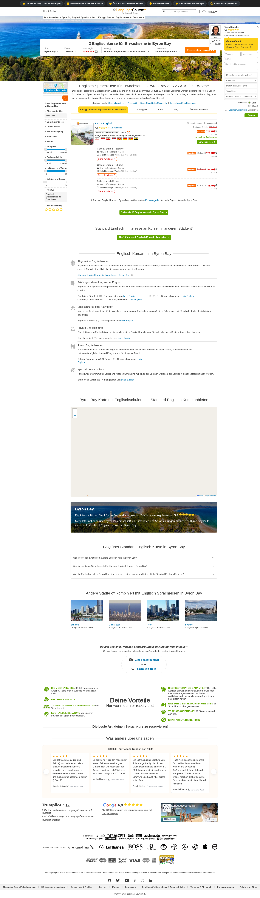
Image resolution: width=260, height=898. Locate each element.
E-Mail (254, 103)
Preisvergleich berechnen (200, 50)
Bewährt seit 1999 (161, 4)
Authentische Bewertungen (191, 4)
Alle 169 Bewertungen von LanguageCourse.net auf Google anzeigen (127, 812)
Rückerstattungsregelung (53, 887)
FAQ (176, 109)
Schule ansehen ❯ (207, 142)
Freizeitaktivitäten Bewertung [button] (182, 103)
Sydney (189, 624)
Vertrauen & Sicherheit (200, 887)
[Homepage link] (45, 17)
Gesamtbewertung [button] (116, 103)
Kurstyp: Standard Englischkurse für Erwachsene (103, 109)
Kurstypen (142, 109)
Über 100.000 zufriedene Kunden (128, 4)
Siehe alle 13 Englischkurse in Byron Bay (142, 212)
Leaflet (201, 495)
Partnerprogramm (225, 887)
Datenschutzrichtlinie (238, 110)
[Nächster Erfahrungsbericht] (214, 772)
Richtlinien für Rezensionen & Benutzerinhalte (163, 887)
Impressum (130, 887)
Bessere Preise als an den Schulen (86, 4)
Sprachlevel (231, 91)
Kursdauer (230, 80)
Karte (160, 109)
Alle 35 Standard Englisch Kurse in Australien (142, 237)
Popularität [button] (132, 103)
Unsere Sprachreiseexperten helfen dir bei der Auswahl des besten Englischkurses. (144, 651)
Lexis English (129, 296)
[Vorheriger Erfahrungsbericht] (46, 772)
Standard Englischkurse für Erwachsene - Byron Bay (103, 275)
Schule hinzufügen (248, 887)
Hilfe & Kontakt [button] (49, 11)
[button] (241, 75)
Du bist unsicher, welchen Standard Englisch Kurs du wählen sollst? (144, 646)
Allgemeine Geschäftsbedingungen (19, 887)
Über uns (102, 887)
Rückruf (255, 106)
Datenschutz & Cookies (81, 887)
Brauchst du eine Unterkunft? (239, 96)
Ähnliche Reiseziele (199, 109)
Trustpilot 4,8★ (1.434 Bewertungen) (43, 4)
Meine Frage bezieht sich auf (239, 75)
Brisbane (75, 624)
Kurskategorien (152, 200)
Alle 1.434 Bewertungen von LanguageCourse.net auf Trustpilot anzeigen (68, 818)
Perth (149, 624)
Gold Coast (114, 624)
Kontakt (115, 887)
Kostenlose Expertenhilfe (225, 4)
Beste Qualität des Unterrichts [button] (153, 103)
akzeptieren (243, 110)
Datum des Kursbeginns (236, 86)
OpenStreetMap (211, 495)
